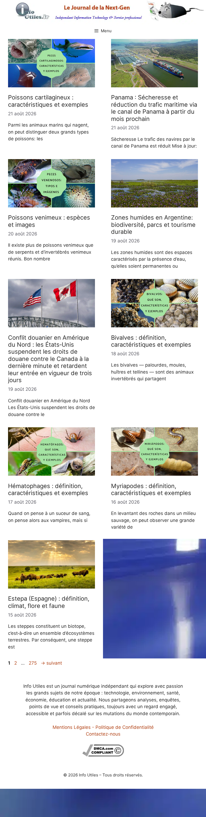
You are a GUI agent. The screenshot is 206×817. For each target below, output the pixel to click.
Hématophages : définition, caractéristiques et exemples (48, 489)
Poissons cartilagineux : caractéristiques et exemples (48, 101)
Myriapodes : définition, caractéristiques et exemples (151, 489)
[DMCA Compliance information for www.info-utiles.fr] (103, 755)
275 (33, 663)
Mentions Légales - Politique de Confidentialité (103, 727)
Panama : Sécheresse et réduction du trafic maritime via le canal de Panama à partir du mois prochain (154, 108)
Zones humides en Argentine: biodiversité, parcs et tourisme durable (153, 224)
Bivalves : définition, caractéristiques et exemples (151, 341)
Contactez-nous (103, 734)
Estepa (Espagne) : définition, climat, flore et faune (48, 602)
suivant (51, 663)
